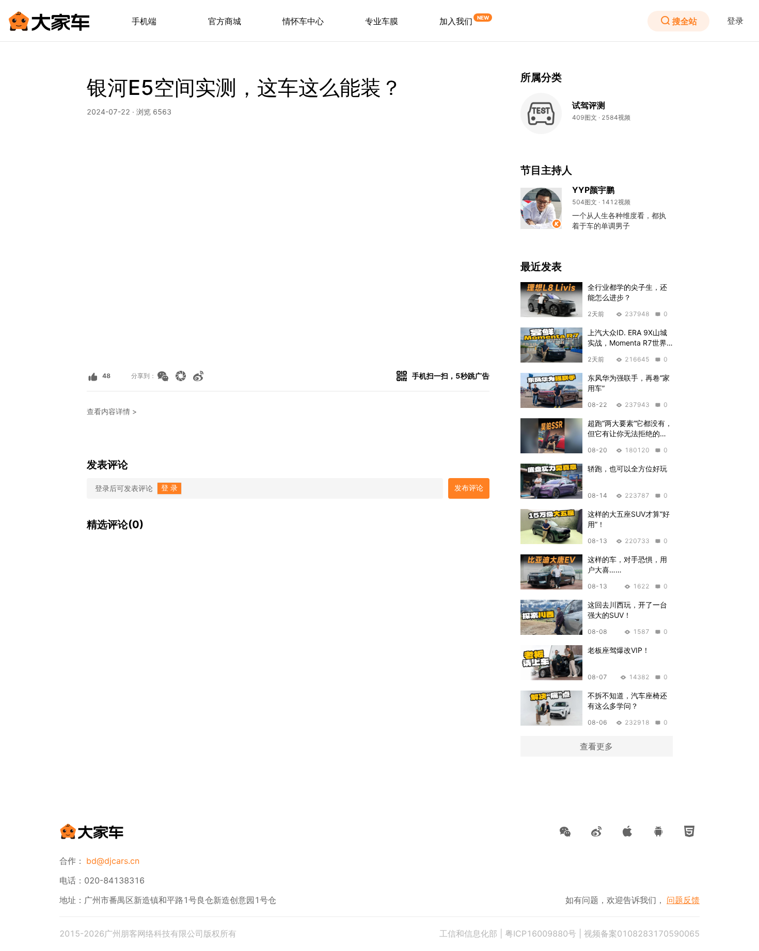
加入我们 (455, 21)
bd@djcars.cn (112, 861)
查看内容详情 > (112, 411)
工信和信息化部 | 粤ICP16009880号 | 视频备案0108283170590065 (569, 933)
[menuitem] (144, 21)
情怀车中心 (303, 21)
